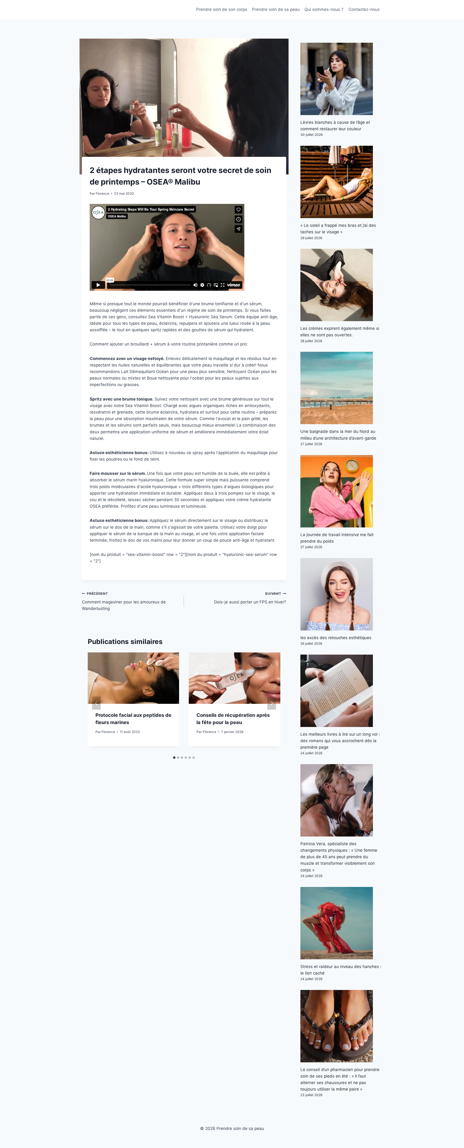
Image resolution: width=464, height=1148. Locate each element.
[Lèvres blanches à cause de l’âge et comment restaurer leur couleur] (341, 79)
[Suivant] (271, 703)
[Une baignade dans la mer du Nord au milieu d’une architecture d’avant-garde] (341, 388)
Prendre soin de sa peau (276, 9)
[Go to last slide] (96, 703)
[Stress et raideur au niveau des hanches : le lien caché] (341, 923)
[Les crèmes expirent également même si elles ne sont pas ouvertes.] (341, 285)
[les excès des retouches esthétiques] (341, 594)
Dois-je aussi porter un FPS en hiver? (250, 598)
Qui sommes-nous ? (323, 9)
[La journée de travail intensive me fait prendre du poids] (341, 491)
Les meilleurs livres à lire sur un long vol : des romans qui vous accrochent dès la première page (340, 741)
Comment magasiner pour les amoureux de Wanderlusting (124, 601)
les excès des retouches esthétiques (335, 637)
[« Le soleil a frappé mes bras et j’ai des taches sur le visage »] (341, 182)
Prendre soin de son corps (221, 9)
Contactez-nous (364, 9)
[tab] (174, 757)
